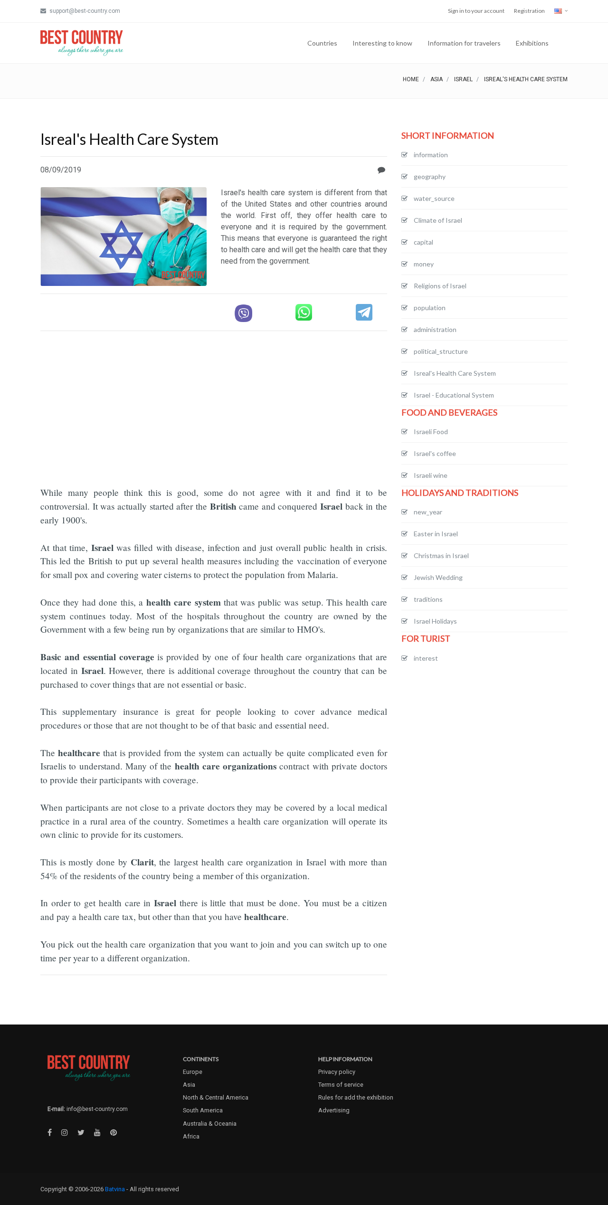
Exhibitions (532, 43)
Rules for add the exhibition (355, 1097)
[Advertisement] (213, 405)
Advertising (334, 1110)
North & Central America (215, 1097)
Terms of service (340, 1084)
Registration (529, 10)
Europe (192, 1071)
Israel (463, 79)
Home (411, 79)
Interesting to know (382, 43)
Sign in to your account (476, 10)
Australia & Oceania (210, 1123)
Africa (191, 1136)
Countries (322, 43)
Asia (436, 79)
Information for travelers (464, 43)
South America (203, 1110)
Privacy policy (336, 1071)
